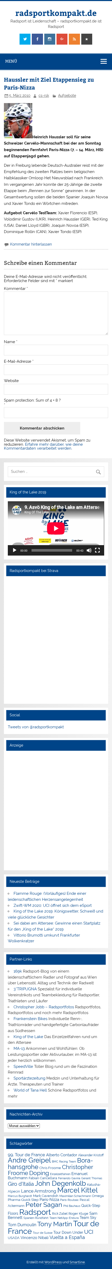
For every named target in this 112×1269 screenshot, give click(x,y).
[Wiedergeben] (14, 550)
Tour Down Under (68, 1232)
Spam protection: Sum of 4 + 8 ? (32, 400)
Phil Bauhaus (71, 1206)
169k (18, 971)
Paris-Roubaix (69, 1200)
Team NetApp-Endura (64, 1217)
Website (11, 381)
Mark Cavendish (45, 1196)
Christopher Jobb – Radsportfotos (44, 1007)
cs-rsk (44, 95)
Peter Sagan (44, 1204)
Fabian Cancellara (43, 1178)
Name (10, 342)
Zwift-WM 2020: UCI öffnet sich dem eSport (53, 905)
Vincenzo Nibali (34, 1237)
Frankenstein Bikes (30, 1018)
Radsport (35, 1212)
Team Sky (88, 1218)
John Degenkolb (60, 1183)
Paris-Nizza (49, 1199)
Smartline (77, 1262)
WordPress (53, 1262)
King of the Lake (28, 1036)
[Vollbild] (97, 550)
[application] (56, 528)
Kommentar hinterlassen (31, 244)
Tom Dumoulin (22, 1224)
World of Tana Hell (30, 1090)
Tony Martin (54, 1224)
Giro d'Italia (21, 1184)
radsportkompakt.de (56, 12)
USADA (14, 1238)
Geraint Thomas (91, 1178)
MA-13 (19, 1048)
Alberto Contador (61, 1154)
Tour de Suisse (42, 1233)
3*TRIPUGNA (25, 989)
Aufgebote (67, 95)
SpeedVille (23, 1066)
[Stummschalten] (89, 550)
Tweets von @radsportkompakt (36, 727)
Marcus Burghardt (20, 1196)
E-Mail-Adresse (19, 362)
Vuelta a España (67, 1237)
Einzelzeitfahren (60, 1174)
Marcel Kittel (77, 1190)
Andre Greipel (29, 1160)
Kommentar (16, 289)
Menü (11, 61)
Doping (39, 1173)
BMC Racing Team (64, 1161)
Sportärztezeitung (29, 1078)
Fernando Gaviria (69, 1178)
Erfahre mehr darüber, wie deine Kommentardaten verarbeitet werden (43, 446)
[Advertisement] (56, 810)
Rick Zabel (59, 1214)
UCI (88, 1232)
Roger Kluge (78, 1214)
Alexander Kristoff (91, 1155)
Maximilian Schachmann (75, 1196)
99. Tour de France (26, 1154)
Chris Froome (50, 1168)
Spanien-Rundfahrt (35, 1218)
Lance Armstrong (38, 1191)
